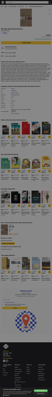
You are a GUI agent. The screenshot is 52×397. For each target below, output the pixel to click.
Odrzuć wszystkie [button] (41, 393)
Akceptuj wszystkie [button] (40, 390)
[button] (17, 395)
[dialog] (26, 392)
